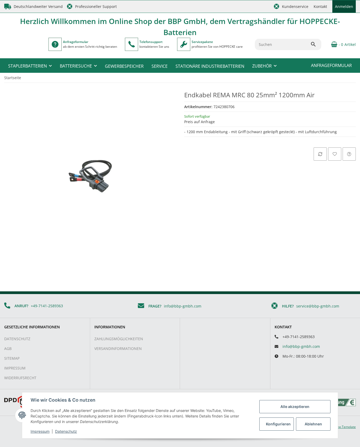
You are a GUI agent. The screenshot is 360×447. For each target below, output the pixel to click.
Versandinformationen (118, 348)
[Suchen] (315, 44)
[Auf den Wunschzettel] (334, 154)
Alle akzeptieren (294, 406)
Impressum (15, 368)
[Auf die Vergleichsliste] (320, 154)
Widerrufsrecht (20, 377)
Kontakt (320, 6)
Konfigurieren (278, 424)
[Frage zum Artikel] (349, 154)
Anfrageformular (331, 65)
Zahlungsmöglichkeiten (118, 338)
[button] (291, 6)
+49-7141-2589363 (47, 305)
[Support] (131, 44)
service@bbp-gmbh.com (317, 306)
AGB (8, 348)
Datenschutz (17, 338)
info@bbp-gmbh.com (182, 306)
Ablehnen (313, 424)
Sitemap (12, 358)
